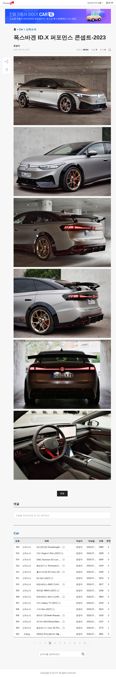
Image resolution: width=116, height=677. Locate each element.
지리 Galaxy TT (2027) (47, 603)
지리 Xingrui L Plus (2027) (48, 553)
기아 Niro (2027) (44, 609)
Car (21, 29)
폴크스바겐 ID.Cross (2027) (49, 572)
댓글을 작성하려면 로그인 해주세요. (33, 515)
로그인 (111, 3)
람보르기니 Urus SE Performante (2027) (49, 628)
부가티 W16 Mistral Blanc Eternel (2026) (49, 621)
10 (84, 643)
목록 (62, 493)
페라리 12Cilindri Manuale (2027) (49, 615)
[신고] (110, 50)
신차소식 (31, 29)
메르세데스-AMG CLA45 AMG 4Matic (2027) (49, 584)
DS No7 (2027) (43, 578)
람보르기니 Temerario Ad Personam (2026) (49, 565)
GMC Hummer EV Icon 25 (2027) (49, 559)
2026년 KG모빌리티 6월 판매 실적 (49, 634)
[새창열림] (10, 3)
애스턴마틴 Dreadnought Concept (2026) (49, 547)
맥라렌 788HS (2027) (46, 590)
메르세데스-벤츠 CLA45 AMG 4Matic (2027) (49, 597)
